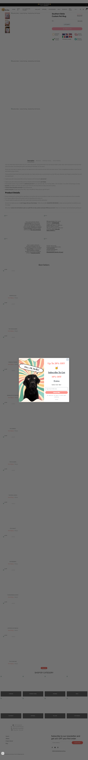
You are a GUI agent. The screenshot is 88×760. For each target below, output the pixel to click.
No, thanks (56, 399)
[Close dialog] (67, 359)
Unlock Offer (56, 392)
